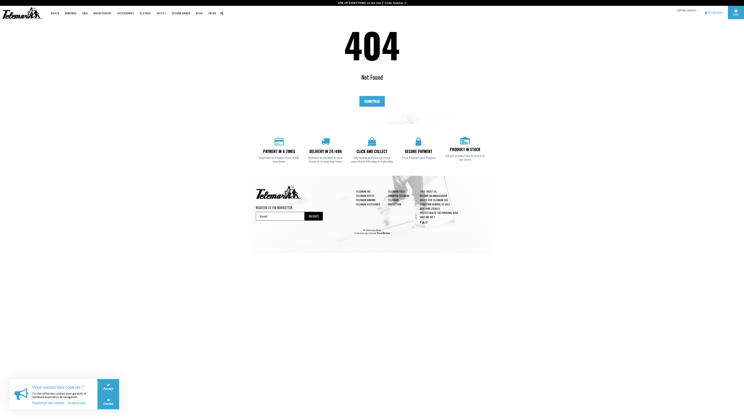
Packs (212, 13)
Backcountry (103, 13)
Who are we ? (427, 217)
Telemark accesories (368, 204)
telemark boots (365, 196)
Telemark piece (396, 191)
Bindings (71, 13)
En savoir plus (77, 402)
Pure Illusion (383, 233)
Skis (85, 13)
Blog (199, 13)
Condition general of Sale (435, 204)
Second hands (181, 13)
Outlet (161, 13)
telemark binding (365, 200)
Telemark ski (363, 191)
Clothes (145, 13)
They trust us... (429, 191)
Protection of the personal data (439, 213)
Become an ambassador (433, 196)
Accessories (125, 13)
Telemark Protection (394, 202)
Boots (55, 13)
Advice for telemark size (434, 200)
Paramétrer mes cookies (48, 402)
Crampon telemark (398, 196)
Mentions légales (430, 208)
